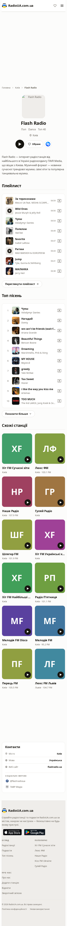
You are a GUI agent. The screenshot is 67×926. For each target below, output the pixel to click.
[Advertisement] (33, 49)
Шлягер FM (10, 554)
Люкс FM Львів (45, 683)
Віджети (6, 887)
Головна (6, 87)
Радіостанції (8, 845)
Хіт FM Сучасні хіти (15, 468)
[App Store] (12, 832)
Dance (32, 129)
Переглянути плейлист (20, 284)
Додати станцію (10, 882)
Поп (23, 129)
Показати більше (16, 414)
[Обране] (55, 5)
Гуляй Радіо (43, 511)
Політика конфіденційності (14, 909)
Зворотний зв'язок (12, 893)
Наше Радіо (10, 511)
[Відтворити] (19, 144)
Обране (36, 144)
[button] (17, 448)
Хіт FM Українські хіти (50, 554)
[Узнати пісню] (48, 144)
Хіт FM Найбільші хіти (17, 597)
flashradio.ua (55, 766)
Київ (17, 87)
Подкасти (7, 850)
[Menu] (62, 6)
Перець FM (10, 683)
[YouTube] (59, 201)
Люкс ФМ (41, 468)
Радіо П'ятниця (46, 597)
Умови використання (40, 909)
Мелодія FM (43, 640)
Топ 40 (42, 129)
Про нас (6, 877)
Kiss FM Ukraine (43, 860)
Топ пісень (7, 855)
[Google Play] (34, 832)
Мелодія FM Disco (14, 640)
